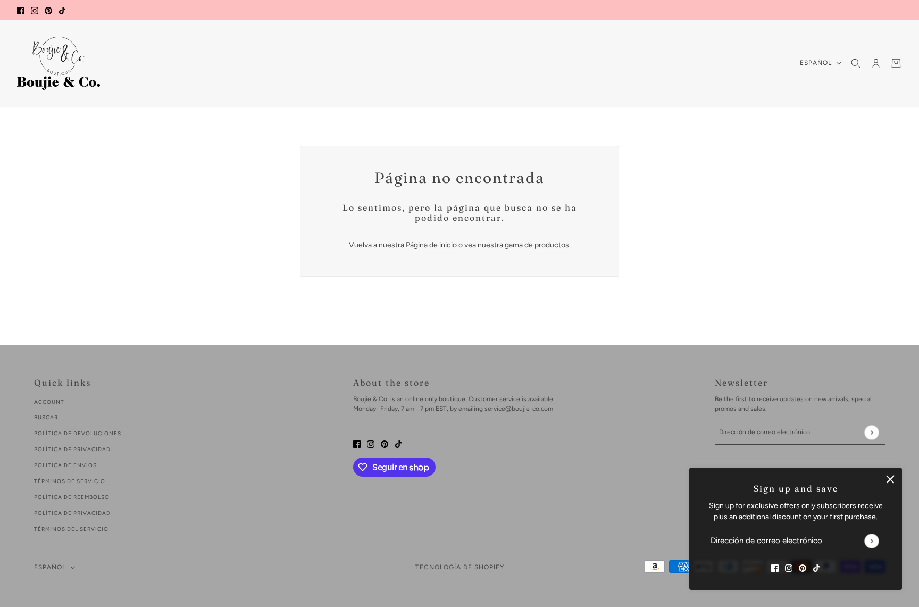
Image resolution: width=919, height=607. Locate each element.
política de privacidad (72, 449)
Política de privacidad (72, 513)
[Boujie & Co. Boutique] (58, 63)
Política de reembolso (72, 497)
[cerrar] (890, 479)
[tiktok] (62, 10)
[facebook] (21, 10)
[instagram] (35, 10)
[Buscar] (856, 63)
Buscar (46, 417)
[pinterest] (48, 10)
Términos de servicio (69, 481)
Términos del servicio (71, 529)
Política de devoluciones (77, 433)
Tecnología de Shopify (459, 567)
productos (551, 245)
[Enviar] (871, 541)
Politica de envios (65, 465)
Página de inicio (431, 245)
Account (49, 401)
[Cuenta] (876, 63)
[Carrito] (896, 63)
